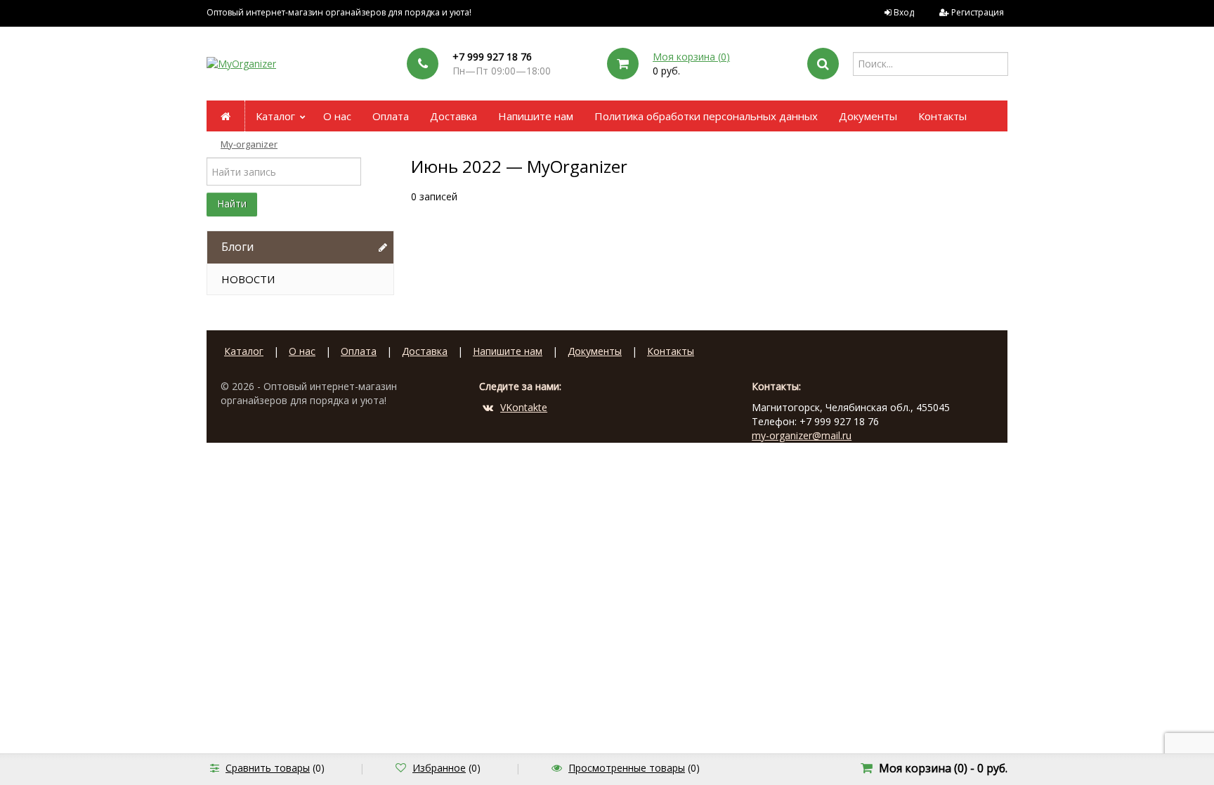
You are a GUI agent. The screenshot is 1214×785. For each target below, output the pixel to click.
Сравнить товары (268, 767)
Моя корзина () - (943, 768)
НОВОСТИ (248, 279)
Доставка (453, 116)
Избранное (439, 767)
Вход (904, 12)
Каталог (275, 116)
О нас (337, 116)
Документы (868, 116)
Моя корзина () (691, 56)
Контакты (942, 116)
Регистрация (977, 12)
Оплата (390, 116)
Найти (232, 203)
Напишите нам (535, 116)
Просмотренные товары (626, 767)
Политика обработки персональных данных (706, 116)
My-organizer (249, 144)
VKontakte (523, 407)
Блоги (237, 246)
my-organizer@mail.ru (801, 435)
